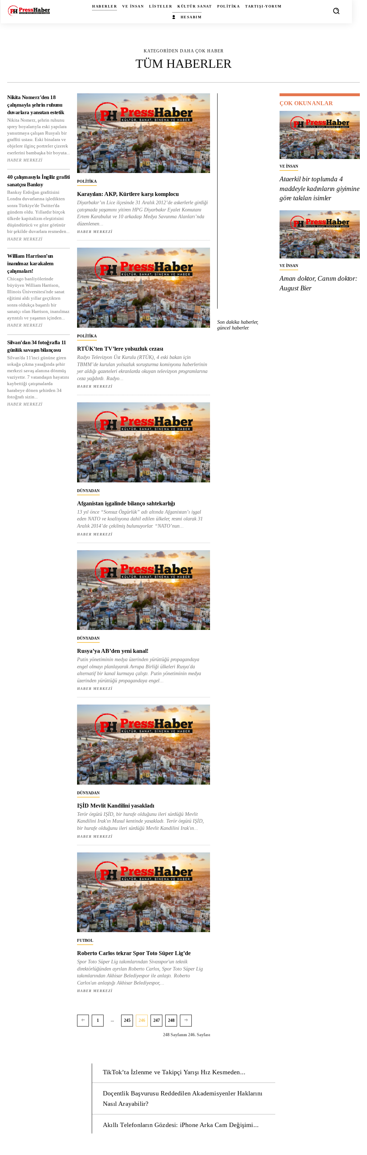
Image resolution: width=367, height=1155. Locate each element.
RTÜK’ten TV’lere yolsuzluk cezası (120, 349)
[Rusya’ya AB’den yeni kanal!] (143, 590)
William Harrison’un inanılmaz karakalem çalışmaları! (30, 263)
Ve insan (289, 166)
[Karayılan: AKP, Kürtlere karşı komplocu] (143, 133)
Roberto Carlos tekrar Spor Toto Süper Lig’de (134, 953)
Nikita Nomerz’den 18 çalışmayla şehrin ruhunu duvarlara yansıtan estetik (35, 104)
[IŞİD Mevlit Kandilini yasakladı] (143, 744)
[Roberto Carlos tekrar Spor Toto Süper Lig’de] (143, 892)
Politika (87, 181)
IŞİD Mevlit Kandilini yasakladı (115, 806)
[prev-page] (83, 1020)
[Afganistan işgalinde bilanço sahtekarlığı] (143, 442)
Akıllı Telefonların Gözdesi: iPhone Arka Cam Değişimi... (181, 1124)
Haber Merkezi (25, 160)
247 (156, 1020)
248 (171, 1020)
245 (127, 1020)
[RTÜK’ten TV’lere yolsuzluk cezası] (143, 287)
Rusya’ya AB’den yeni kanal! (112, 651)
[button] (336, 10)
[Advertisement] (247, 201)
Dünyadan (88, 490)
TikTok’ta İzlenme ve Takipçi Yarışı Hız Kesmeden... (174, 1072)
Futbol (85, 940)
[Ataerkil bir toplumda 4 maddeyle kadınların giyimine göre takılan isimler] (320, 135)
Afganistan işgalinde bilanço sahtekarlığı (126, 503)
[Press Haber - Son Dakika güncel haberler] (29, 10)
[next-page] (186, 1020)
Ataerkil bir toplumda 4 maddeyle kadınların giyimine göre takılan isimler (319, 188)
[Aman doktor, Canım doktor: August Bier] (320, 234)
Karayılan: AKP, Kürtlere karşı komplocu (128, 194)
